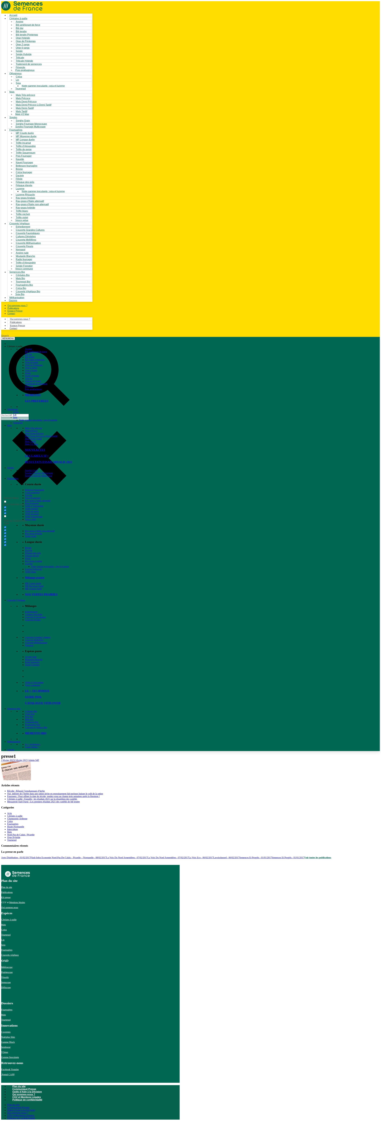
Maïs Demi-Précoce (34, 433)
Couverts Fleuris (32, 620)
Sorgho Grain (31, 470)
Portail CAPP (8, 1074)
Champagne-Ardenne (17, 818)
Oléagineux (12, 409)
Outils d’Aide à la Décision (27, 1091)
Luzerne (29, 563)
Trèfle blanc (30, 572)
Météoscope (7, 967)
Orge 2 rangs (31, 367)
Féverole (29, 386)
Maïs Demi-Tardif (33, 439)
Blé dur (28, 354)
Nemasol (29, 645)
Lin (14, 414)
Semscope (6, 982)
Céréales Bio (31, 711)
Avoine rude (31, 657)
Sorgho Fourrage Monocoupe (39, 473)
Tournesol (20, 88)
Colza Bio (30, 714)
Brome (28, 547)
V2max (4, 1052)
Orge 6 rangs (31, 370)
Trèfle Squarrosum (33, 516)
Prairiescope (7, 972)
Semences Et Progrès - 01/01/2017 (255, 857)
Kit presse (6, 897)
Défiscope (6, 987)
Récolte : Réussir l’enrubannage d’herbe (26, 791)
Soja (18, 83)
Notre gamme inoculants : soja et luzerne (43, 86)
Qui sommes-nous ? (23, 1094)
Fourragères (12, 478)
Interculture (12, 829)
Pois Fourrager (32, 503)
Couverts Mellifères (34, 640)
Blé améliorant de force (28, 25)
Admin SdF (33, 760)
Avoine (28, 349)
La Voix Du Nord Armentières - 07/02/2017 (126, 857)
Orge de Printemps (34, 365)
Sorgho (13, 117)
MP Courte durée (33, 583)
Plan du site (6, 887)
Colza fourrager (32, 492)
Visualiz (5, 977)
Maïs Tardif (30, 441)
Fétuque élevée (32, 555)
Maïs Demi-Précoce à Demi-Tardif (41, 436)
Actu (9, 813)
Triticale (29, 378)
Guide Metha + (32, 747)
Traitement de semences (29, 64)
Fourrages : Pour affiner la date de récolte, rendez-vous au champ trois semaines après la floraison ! (53, 796)
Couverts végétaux (10, 955)
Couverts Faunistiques (35, 617)
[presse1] (16, 779)
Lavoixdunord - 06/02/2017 (226, 857)
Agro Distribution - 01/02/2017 (16, 857)
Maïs (11, 92)
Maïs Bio (29, 719)
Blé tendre (30, 357)
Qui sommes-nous (9, 907)
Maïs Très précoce (33, 428)
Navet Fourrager (32, 498)
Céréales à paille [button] (14, 346)
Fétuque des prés (33, 553)
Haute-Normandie (15, 826)
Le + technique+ (32, 744)
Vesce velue (30, 519)
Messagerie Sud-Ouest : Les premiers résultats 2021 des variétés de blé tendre (43, 801)
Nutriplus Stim (8, 1037)
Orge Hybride (31, 362)
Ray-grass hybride (33, 533)
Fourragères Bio (32, 724)
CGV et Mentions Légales (26, 1097)
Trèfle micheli (31, 508)
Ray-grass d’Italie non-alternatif (40, 531)
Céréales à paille (14, 816)
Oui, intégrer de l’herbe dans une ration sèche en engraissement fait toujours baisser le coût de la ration (55, 793)
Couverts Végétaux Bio (28, 291)
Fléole (28, 558)
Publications (7, 892)
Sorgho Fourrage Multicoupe (30, 126)
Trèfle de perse (32, 511)
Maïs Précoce (31, 430)
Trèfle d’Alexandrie (34, 506)
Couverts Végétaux (16, 600)
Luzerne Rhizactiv (33, 569)
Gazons (10, 749)
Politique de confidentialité (27, 1100)
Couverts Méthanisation (36, 642)
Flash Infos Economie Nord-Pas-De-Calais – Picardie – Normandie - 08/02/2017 (68, 857)
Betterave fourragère (26, 166)
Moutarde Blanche (33, 659)
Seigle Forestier (32, 665)
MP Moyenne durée (34, 586)
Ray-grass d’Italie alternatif (37, 500)
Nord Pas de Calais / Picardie (21, 834)
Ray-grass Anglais (33, 561)
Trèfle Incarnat (32, 514)
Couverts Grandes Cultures (37, 637)
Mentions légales (17, 902)
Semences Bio (14, 708)
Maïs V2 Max (22, 114)
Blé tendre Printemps (35, 359)
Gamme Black (8, 1042)
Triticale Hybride (33, 381)
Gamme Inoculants (10, 1057)
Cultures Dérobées (33, 614)
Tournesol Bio (31, 722)
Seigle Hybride (32, 375)
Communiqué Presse (24, 1089)
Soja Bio (29, 716)
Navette (28, 495)
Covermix (6, 1032)
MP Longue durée (33, 588)
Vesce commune (32, 685)
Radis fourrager (32, 662)
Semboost (5, 1047)
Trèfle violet (30, 536)
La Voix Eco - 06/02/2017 (201, 857)
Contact (11, 313)
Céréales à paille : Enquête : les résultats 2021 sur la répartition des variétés (42, 799)
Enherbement (31, 611)
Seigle (28, 373)
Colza (16, 412)
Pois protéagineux (25, 70)
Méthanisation (13, 741)
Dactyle (28, 550)
